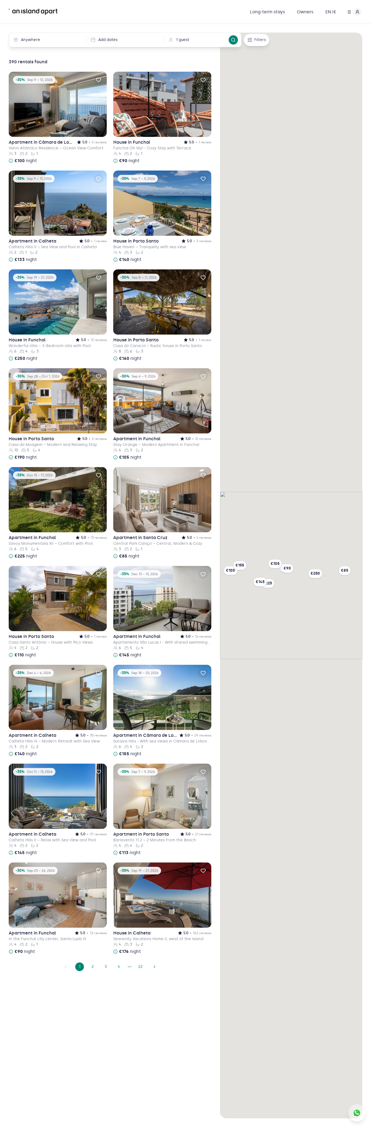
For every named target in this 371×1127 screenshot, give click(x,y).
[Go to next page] (154, 966)
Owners (305, 11)
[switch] (98, 80)
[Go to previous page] (65, 966)
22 (140, 966)
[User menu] (353, 12)
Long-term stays (267, 11)
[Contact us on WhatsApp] (357, 1113)
